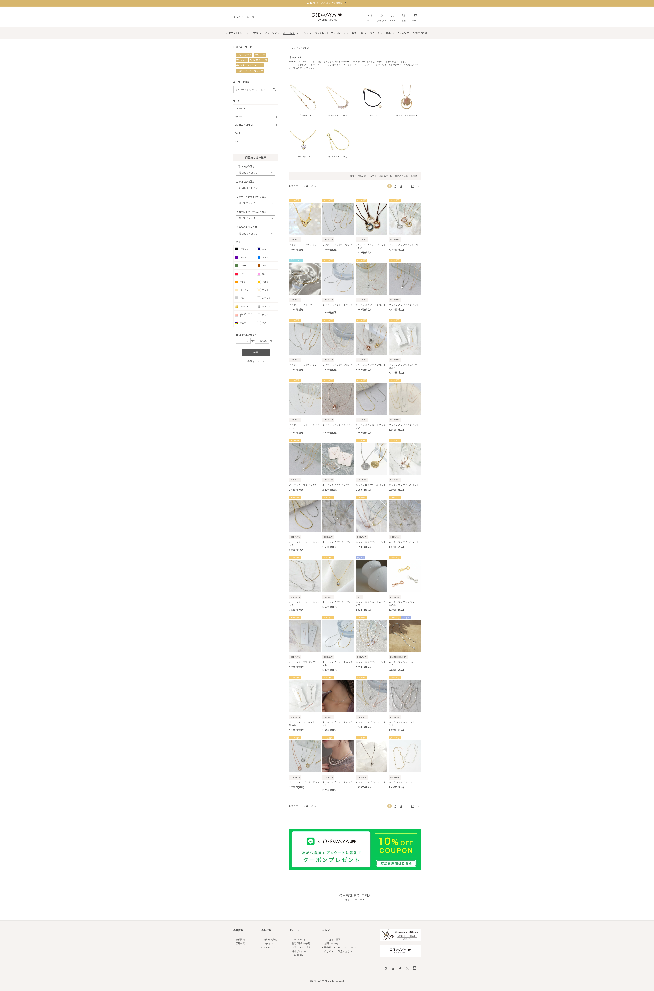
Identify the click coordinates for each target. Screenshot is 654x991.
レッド (243, 274)
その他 (265, 323)
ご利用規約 (297, 955)
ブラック (244, 249)
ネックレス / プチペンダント (304, 244)
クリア (265, 314)
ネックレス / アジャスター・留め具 (404, 366)
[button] (404, 17)
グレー (243, 298)
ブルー (265, 257)
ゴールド (244, 306)
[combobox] (255, 89)
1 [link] (389, 186)
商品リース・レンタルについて (340, 947)
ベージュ (244, 290)
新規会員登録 (271, 939)
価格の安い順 (385, 176)
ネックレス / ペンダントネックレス (371, 246)
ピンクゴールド (246, 315)
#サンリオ (260, 54)
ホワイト (266, 298)
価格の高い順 (401, 176)
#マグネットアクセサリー (249, 65)
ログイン (268, 943)
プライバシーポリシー (303, 947)
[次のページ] (418, 186)
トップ (292, 48)
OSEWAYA (240, 108)
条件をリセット (255, 361)
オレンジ (244, 282)
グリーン (244, 265)
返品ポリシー (299, 951)
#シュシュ (241, 60)
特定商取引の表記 (301, 943)
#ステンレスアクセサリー (249, 70)
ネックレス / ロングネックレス (337, 426)
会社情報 (240, 939)
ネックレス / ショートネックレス (337, 306)
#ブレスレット (244, 54)
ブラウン (266, 265)
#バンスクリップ (259, 60)
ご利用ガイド (299, 939)
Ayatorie (239, 117)
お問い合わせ (331, 943)
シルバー (266, 306)
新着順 (414, 176)
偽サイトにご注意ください (338, 951)
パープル (244, 257)
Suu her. (239, 133)
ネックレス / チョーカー (302, 304)
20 (412, 186)
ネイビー (266, 249)
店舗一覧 (240, 943)
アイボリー (267, 290)
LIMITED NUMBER (244, 125)
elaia (237, 141)
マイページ (269, 947)
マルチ (243, 323)
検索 (255, 352)
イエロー (266, 282)
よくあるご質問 (332, 939)
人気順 (373, 176)
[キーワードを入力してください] (274, 89)
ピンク (265, 274)
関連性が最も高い (359, 176)
